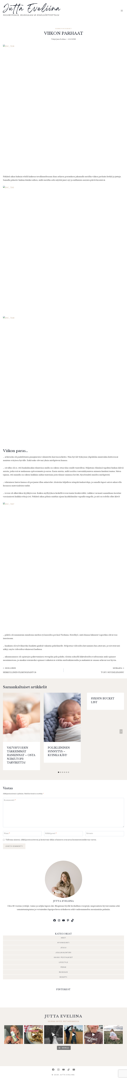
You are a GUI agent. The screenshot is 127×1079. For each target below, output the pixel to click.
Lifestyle (63, 962)
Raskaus (63, 972)
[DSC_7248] (63, 379)
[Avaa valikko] (121, 11)
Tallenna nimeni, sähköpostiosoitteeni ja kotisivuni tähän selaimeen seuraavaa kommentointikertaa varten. (51, 840)
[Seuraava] (121, 731)
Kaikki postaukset (63, 28)
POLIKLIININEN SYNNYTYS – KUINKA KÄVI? (59, 751)
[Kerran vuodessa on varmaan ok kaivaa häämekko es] (53, 1034)
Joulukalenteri (63, 952)
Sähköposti (51, 833)
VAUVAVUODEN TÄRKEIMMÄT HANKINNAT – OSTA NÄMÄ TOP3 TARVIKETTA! (21, 755)
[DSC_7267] (63, 565)
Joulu (63, 948)
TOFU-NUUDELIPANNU (112, 670)
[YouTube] (63, 1069)
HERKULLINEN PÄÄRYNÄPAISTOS (19, 670)
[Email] (74, 1069)
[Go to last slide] (5, 731)
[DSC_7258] (63, 107)
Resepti (63, 977)
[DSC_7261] (63, 249)
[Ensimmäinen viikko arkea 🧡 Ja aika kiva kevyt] (113, 1034)
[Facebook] (53, 1069)
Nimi (7, 833)
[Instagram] (58, 1069)
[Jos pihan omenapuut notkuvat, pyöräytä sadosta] (33, 1034)
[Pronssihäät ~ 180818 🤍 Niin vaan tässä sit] (73, 1034)
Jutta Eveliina (61, 39)
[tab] (58, 772)
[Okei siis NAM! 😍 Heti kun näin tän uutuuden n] (13, 1034)
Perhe (63, 967)
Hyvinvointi (63, 943)
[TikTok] (68, 1069)
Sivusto (89, 833)
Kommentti (10, 800)
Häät (63, 938)
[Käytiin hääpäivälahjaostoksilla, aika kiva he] (93, 1034)
